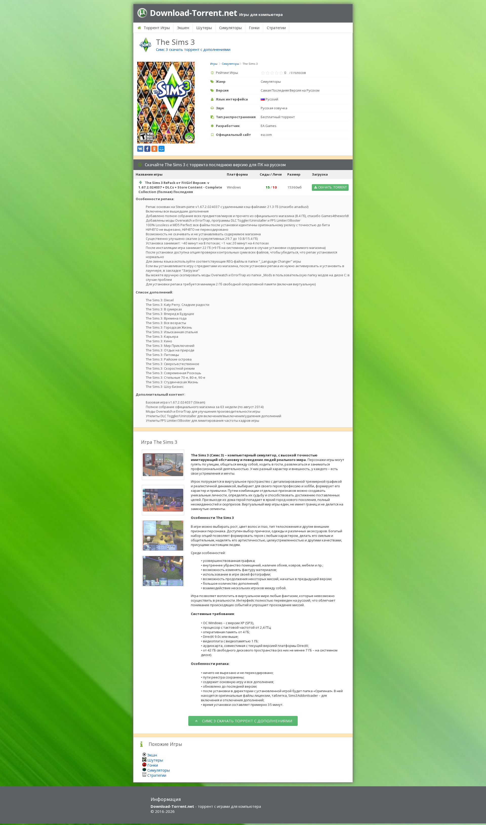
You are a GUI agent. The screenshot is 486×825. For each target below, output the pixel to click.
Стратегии (276, 27)
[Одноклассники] (154, 149)
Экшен (183, 27)
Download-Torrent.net (216, 13)
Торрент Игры (156, 27)
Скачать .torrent (332, 187)
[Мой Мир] (161, 149)
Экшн (152, 754)
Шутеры (204, 27)
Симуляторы (230, 27)
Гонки (254, 27)
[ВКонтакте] (140, 149)
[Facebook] (147, 149)
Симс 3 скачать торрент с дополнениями (193, 49)
